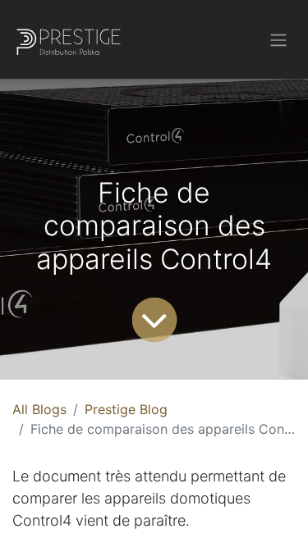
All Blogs (39, 409)
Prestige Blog (126, 409)
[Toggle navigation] (278, 39)
